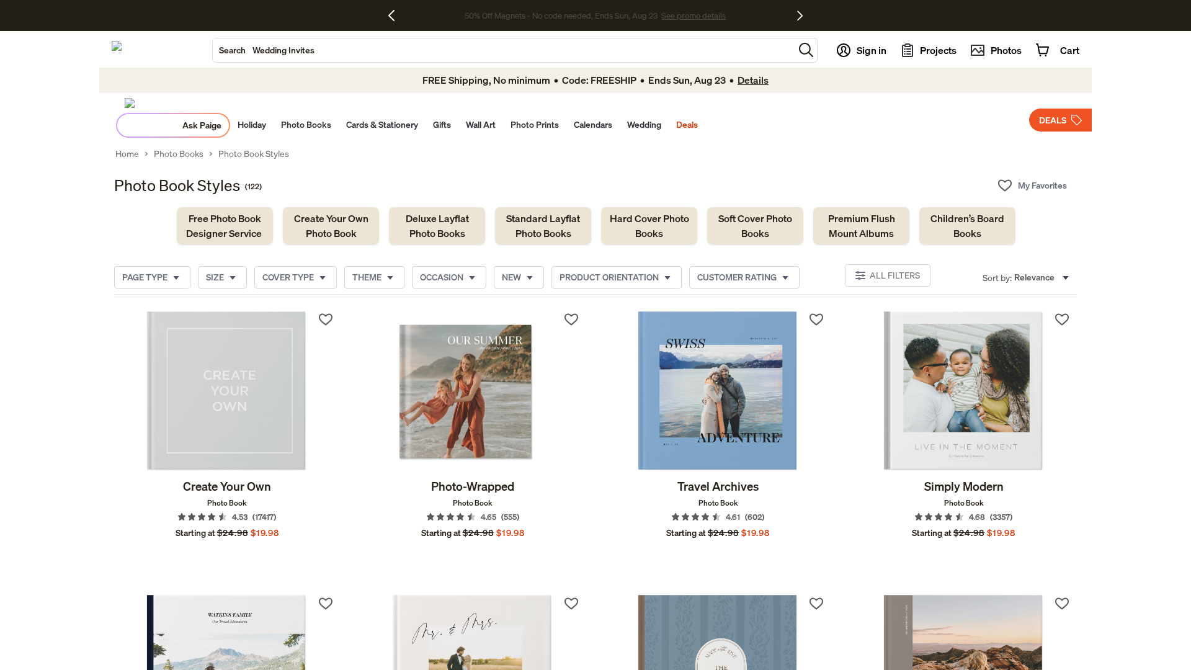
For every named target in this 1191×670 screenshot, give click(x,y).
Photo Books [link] (178, 154)
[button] (806, 50)
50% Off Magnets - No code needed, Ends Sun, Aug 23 (561, 15)
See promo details (693, 15)
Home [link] (127, 154)
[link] (225, 225)
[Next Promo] (800, 15)
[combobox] (503, 50)
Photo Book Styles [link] (253, 154)
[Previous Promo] (396, 15)
